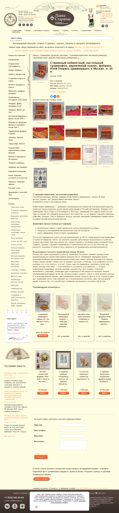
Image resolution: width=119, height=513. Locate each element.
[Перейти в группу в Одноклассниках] (23, 24)
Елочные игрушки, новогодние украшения (18, 250)
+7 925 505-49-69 (106, 15)
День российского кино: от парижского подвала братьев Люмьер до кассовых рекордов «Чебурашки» (15, 395)
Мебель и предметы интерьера (17, 158)
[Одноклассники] (58, 96)
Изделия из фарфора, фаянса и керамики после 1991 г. (17, 125)
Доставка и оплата (41, 30)
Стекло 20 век (16, 244)
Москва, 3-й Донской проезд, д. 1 (89, 47)
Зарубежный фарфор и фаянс (17, 132)
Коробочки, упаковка (19, 273)
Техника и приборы (16, 163)
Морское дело (16, 276)
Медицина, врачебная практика (19, 217)
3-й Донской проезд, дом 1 (33, 17)
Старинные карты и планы (16, 79)
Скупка (65, 30)
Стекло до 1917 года (19, 241)
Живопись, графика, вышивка (16, 92)
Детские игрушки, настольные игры (18, 257)
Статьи (75, 30)
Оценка (56, 30)
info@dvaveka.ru (28, 22)
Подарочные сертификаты (14, 65)
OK (36, 507)
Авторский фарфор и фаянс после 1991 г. (17, 117)
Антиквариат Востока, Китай (17, 280)
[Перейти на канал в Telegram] (31, 24)
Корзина (102, 6)
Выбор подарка (14, 70)
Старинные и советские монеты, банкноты (18, 297)
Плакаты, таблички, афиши (16, 183)
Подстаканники (17, 238)
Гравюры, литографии (17, 167)
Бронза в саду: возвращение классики (16, 374)
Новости (98, 30)
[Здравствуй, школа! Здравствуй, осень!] (93, 19)
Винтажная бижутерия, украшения (15, 264)
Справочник (86, 30)
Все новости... (10, 436)
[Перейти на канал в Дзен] (27, 24)
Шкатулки (14, 285)
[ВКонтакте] (54, 96)
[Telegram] (51, 96)
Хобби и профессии (16, 74)
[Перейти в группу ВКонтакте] (19, 24)
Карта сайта (101, 493)
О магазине (17, 30)
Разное (11, 204)
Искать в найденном (16, 40)
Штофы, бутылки (17, 292)
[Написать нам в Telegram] (98, 24)
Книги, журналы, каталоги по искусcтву (17, 176)
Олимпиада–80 (16, 288)
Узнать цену (43, 335)
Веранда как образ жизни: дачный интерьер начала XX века (16, 418)
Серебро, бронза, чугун (15, 138)
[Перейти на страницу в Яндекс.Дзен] (22, 506)
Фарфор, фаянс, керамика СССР (15, 104)
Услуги (27, 30)
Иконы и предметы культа (16, 86)
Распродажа (13, 60)
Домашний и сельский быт (17, 193)
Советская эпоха (17, 207)
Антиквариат (13, 198)
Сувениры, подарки (18, 270)
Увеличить (40, 82)
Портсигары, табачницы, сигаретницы (16, 224)
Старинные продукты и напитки (19, 211)
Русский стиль (14, 188)
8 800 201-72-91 (106, 21)
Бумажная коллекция (17, 171)
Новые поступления (16, 55)
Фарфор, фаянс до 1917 (16, 111)
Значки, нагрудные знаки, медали (18, 304)
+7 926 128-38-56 (106, 14)
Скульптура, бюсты (16, 144)
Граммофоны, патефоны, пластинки (17, 98)
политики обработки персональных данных (92, 488)
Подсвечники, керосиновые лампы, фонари (17, 150)
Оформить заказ (105, 8)
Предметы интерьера (20, 493)
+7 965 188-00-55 (106, 17)
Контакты (16, 32)
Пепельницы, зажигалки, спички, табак (18, 232)
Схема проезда (13, 333)
